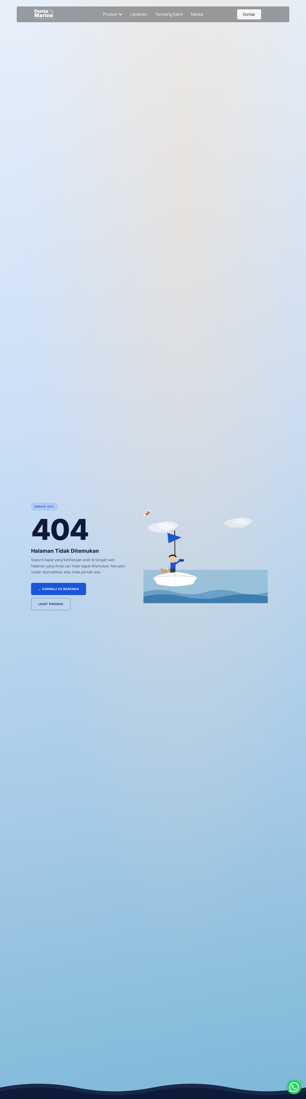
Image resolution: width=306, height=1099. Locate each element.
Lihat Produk (50, 604)
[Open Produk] (120, 14)
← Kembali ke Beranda (58, 589)
